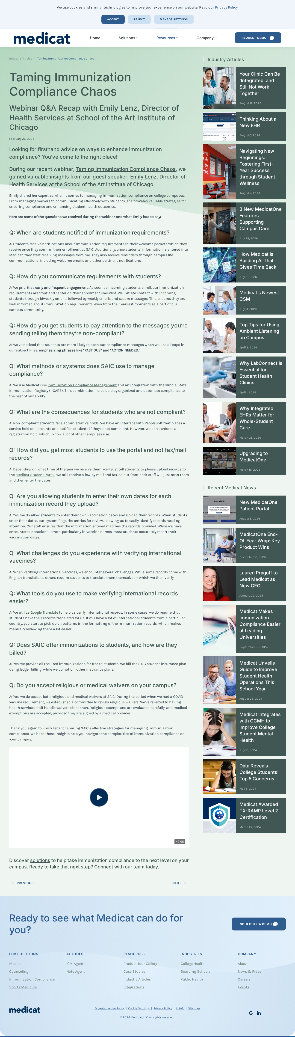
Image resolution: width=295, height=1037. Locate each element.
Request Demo (254, 37)
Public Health (192, 979)
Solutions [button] (127, 38)
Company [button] (205, 38)
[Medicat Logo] (25, 1009)
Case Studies (134, 971)
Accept (113, 19)
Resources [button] (165, 38)
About (243, 963)
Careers (244, 979)
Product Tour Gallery (140, 963)
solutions (40, 860)
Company (247, 954)
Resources (134, 954)
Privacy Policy (226, 7)
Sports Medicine (23, 987)
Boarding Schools (195, 971)
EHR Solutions (23, 954)
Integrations (134, 987)
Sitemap (194, 1008)
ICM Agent (74, 963)
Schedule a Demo (256, 924)
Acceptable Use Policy (109, 1008)
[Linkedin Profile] (259, 1012)
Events (243, 987)
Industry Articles (137, 979)
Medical (15, 963)
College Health (193, 963)
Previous (25, 883)
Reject (139, 19)
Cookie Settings (139, 1008)
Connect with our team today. (126, 867)
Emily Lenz (143, 177)
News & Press (249, 971)
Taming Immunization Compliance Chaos (126, 169)
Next (176, 883)
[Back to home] (42, 38)
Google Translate (44, 612)
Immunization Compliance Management (82, 385)
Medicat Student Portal (35, 474)
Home (95, 38)
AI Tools (74, 954)
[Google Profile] (250, 1012)
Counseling (18, 971)
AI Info (180, 1008)
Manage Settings (174, 19)
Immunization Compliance (32, 979)
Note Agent (75, 971)
